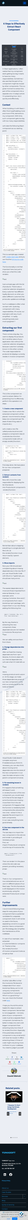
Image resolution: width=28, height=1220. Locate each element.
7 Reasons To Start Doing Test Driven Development (13, 1107)
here (8, 1000)
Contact (5, 1209)
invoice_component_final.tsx (9, 975)
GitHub (12, 250)
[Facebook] (11, 1174)
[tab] (10, 1137)
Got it (14, 1218)
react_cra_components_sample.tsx (11, 249)
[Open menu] (24, 3)
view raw (23, 249)
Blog (3, 1200)
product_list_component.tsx (9, 460)
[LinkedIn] (5, 1174)
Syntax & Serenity (8, 1205)
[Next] (20, 1114)
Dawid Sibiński (14, 1076)
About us (5, 1188)
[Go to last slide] (8, 1114)
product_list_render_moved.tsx (10, 540)
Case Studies (6, 1192)
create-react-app (12, 257)
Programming (14, 20)
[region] (14, 191)
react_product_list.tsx (8, 388)
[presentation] (14, 1096)
